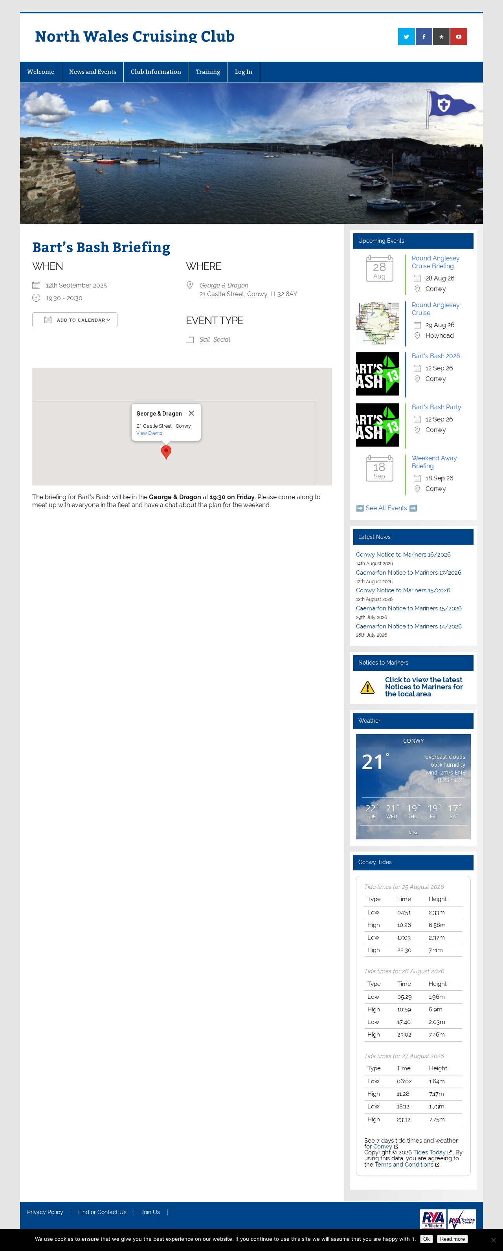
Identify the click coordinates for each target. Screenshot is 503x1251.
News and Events (92, 71)
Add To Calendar (80, 320)
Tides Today (429, 1152)
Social (221, 339)
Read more (452, 1239)
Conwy (382, 1146)
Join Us (150, 1212)
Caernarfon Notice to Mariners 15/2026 (409, 608)
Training (208, 71)
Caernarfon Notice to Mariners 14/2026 (409, 626)
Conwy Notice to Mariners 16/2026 (403, 554)
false (414, 832)
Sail (205, 339)
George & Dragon (224, 285)
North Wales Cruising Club (135, 36)
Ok (426, 1239)
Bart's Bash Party (436, 407)
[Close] (191, 413)
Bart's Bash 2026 (436, 356)
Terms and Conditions (404, 1164)
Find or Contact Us (102, 1212)
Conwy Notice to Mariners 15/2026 (403, 590)
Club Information (156, 71)
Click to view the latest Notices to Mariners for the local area (424, 687)
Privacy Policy (45, 1212)
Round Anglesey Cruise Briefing (436, 262)
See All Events (386, 508)
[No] (493, 1240)
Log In (243, 71)
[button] (166, 452)
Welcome (40, 71)
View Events (149, 433)
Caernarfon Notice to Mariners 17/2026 (408, 572)
